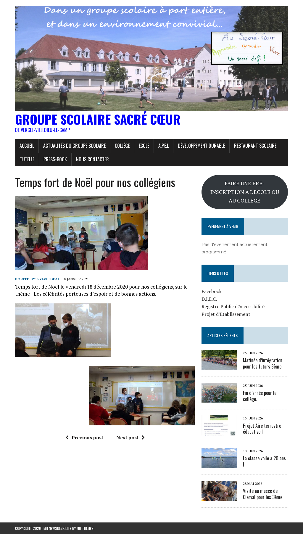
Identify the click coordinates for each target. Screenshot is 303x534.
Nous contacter (92, 159)
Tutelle (27, 159)
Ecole (144, 145)
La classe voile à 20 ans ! (264, 461)
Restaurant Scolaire (255, 145)
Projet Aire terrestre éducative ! (262, 428)
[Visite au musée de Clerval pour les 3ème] (219, 496)
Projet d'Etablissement (226, 314)
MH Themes (85, 528)
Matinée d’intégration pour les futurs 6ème (262, 363)
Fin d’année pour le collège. (259, 396)
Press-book (55, 159)
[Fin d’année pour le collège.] (219, 398)
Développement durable (201, 145)
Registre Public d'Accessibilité (233, 306)
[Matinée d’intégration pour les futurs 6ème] (219, 366)
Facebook (212, 291)
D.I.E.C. (209, 299)
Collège (122, 145)
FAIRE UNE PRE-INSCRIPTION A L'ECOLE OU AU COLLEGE (244, 192)
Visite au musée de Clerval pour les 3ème (262, 494)
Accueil (27, 145)
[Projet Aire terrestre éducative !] (219, 431)
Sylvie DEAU (48, 279)
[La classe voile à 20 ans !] (219, 464)
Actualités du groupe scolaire (74, 145)
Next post (127, 437)
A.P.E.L (163, 145)
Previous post (87, 437)
